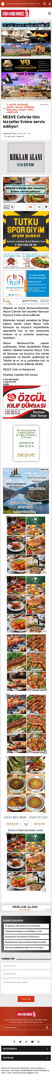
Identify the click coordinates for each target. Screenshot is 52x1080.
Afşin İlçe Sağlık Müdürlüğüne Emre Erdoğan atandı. (24, 947)
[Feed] (38, 1042)
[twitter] (20, 1042)
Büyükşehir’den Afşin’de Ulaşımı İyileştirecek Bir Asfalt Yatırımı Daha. (25, 942)
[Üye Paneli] (48, 4)
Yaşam (22, 109)
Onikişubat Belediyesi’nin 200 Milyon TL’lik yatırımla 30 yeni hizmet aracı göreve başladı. (24, 931)
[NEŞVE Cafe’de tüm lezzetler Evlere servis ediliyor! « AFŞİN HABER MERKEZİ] (15, 13)
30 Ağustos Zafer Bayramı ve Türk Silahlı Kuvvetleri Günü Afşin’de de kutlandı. (22, 926)
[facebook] (14, 1042)
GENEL (10, 107)
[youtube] (32, 1042)
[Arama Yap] (43, 4)
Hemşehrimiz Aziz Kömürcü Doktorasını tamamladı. (22, 937)
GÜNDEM (29, 107)
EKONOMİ (22, 104)
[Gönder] (48, 1027)
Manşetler (12, 109)
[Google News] (14, 136)
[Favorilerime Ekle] (46, 206)
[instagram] (26, 1042)
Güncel (19, 107)
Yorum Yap (26, 999)
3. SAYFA (11, 104)
